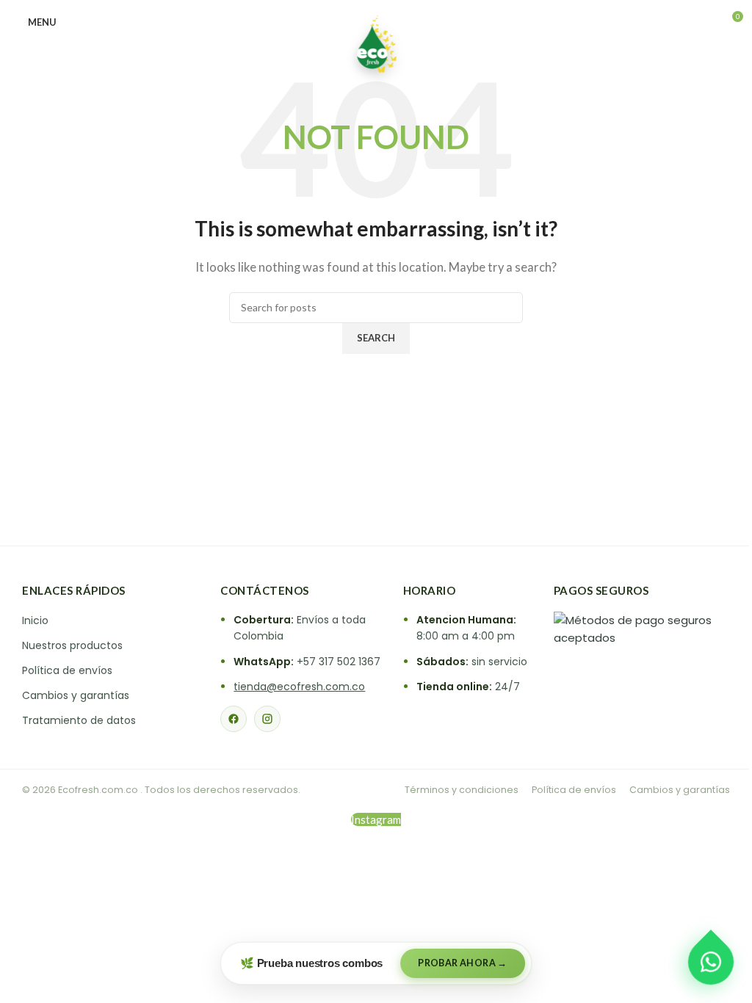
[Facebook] (233, 719)
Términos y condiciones (461, 789)
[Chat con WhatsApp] (711, 962)
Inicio (35, 620)
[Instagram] (267, 719)
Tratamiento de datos (79, 720)
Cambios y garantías (75, 695)
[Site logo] (376, 42)
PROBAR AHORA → (462, 962)
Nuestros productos (72, 645)
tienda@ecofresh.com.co (299, 686)
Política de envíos (67, 670)
